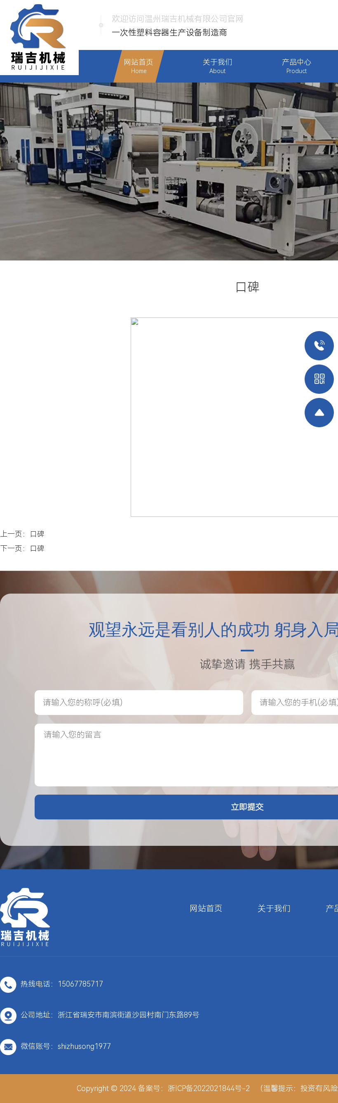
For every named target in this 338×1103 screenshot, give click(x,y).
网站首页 (206, 909)
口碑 (37, 534)
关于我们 (274, 909)
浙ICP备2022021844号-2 (209, 1088)
